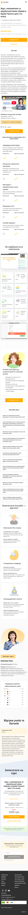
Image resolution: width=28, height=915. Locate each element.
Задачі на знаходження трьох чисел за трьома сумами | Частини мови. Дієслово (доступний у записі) (13, 491)
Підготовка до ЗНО (19, 876)
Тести (2, 881)
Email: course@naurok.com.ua (8, 897)
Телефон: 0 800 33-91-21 (7, 899)
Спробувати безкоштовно (14, 821)
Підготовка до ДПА (19, 879)
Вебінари (3, 883)
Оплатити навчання (14, 816)
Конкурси (3, 879)
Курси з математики (19, 881)
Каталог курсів (18, 874)
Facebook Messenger (6, 895)
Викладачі (17, 885)
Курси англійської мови (20, 883)
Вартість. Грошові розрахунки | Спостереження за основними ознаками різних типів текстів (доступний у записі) (14, 440)
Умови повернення (18, 829)
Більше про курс (14, 39)
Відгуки (16, 887)
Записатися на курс (14, 131)
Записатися (14, 44)
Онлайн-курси (4, 874)
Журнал (3, 885)
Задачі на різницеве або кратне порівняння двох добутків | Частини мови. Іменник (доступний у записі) (14, 468)
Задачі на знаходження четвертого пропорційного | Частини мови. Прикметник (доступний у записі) (12, 476)
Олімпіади (3, 876)
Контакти (3, 893)
